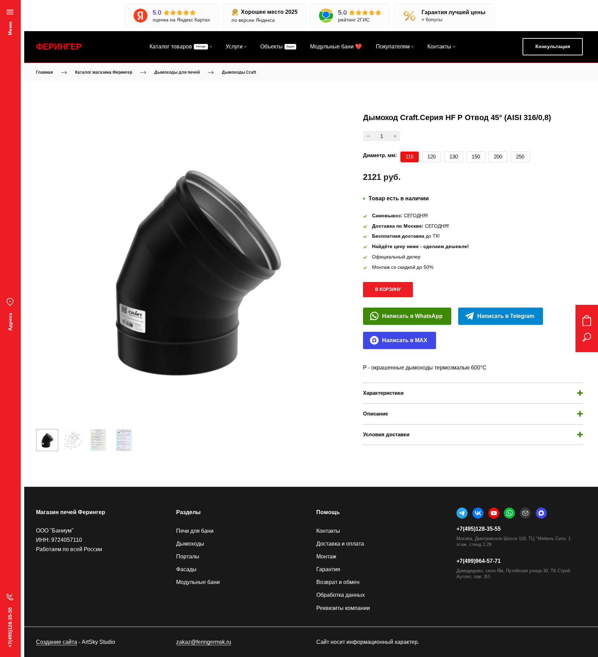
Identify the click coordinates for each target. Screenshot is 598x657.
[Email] (525, 513)
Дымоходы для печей (177, 72)
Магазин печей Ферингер (70, 512)
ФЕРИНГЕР (59, 46)
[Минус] (368, 136)
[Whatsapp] (509, 513)
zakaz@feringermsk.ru (203, 642)
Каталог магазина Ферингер (103, 72)
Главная (44, 72)
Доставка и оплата (340, 544)
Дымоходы (190, 544)
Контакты (439, 46)
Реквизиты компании (343, 608)
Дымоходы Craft (239, 72)
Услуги (234, 46)
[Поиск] (586, 337)
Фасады (186, 569)
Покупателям (393, 46)
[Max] (541, 513)
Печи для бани (195, 531)
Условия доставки (386, 434)
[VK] (477, 513)
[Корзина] (586, 320)
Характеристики (383, 393)
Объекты (271, 46)
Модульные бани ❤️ (336, 46)
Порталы (187, 556)
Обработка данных (340, 595)
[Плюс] (395, 136)
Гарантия (328, 569)
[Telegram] (462, 513)
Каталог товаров (171, 46)
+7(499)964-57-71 (478, 561)
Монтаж (326, 556)
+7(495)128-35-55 (478, 529)
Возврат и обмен (338, 582)
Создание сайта (56, 642)
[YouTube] (493, 513)
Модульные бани (198, 582)
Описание (375, 414)
